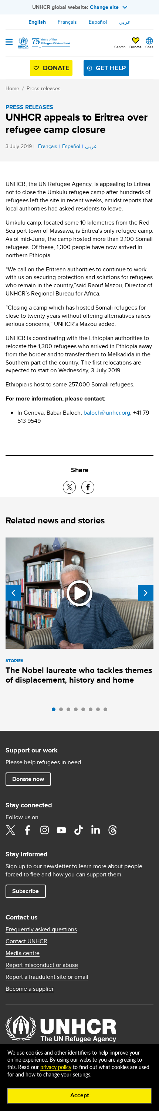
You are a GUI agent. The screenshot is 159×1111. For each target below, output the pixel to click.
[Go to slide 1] (55, 711)
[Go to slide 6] (92, 711)
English (37, 22)
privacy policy (55, 1067)
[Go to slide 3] (70, 711)
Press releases (44, 88)
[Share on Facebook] (87, 487)
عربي (125, 22)
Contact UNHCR (26, 941)
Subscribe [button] (25, 891)
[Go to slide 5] (85, 711)
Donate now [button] (28, 779)
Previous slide (13, 593)
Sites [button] (149, 46)
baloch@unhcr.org (107, 412)
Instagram (44, 830)
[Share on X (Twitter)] (69, 487)
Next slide (145, 593)
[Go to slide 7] (100, 711)
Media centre (23, 953)
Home (12, 88)
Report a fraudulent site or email (47, 977)
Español (98, 22)
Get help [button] (111, 68)
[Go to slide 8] (107, 711)
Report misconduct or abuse (42, 965)
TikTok (78, 830)
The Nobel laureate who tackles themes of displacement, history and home (79, 675)
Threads (112, 830)
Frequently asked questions (41, 929)
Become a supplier (30, 989)
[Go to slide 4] (77, 711)
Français (67, 22)
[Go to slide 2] (63, 711)
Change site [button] (104, 7)
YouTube (61, 830)
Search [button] (120, 46)
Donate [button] (135, 46)
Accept (79, 1095)
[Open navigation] (9, 43)
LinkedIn (95, 830)
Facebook (27, 830)
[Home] (43, 43)
